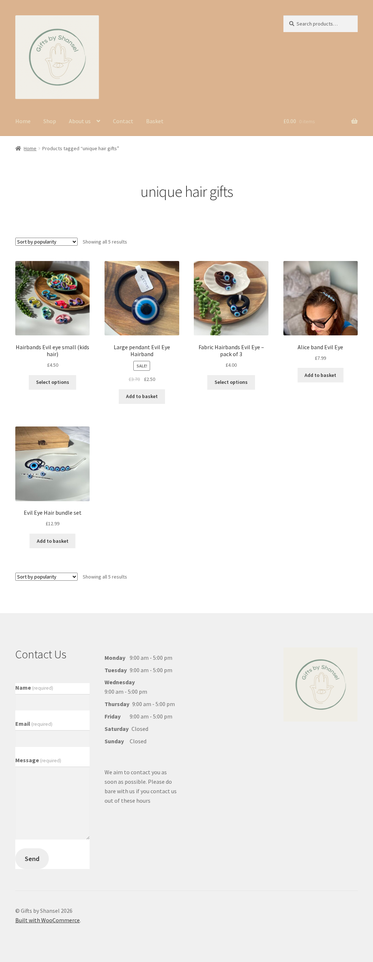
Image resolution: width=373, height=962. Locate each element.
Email (33, 723)
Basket (155, 121)
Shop (49, 121)
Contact (123, 121)
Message (38, 760)
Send (32, 858)
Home (23, 121)
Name (34, 687)
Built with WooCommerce (47, 920)
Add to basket (142, 396)
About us (80, 121)
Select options (52, 382)
